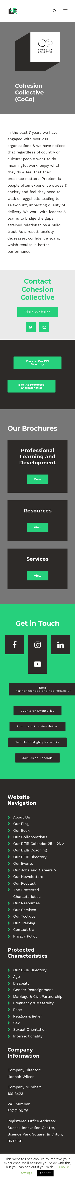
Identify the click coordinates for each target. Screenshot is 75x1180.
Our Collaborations (30, 837)
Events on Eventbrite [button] (37, 710)
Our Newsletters (28, 876)
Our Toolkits (24, 916)
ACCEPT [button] (45, 1173)
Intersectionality (27, 1036)
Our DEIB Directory (29, 857)
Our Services (24, 910)
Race (17, 1009)
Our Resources (26, 903)
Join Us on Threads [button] (37, 758)
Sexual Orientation (30, 1029)
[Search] (52, 11)
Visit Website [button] (37, 312)
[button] (65, 11)
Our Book (21, 830)
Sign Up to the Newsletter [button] (37, 726)
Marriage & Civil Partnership (37, 996)
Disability (21, 983)
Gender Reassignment (33, 989)
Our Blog (21, 823)
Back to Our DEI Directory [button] (38, 362)
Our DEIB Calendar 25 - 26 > (38, 843)
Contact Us (23, 929)
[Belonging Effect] (25, 11)
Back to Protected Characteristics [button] (31, 386)
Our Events (23, 863)
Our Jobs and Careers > (34, 870)
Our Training (24, 923)
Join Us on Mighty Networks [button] (38, 742)
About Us (21, 817)
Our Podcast (24, 883)
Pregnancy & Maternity (33, 1003)
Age (16, 976)
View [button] (37, 479)
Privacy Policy (25, 936)
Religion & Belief (27, 1016)
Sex (16, 1023)
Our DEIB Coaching (30, 850)
